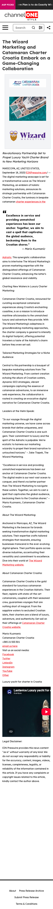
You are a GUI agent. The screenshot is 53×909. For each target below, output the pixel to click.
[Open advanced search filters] (40, 27)
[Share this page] (49, 28)
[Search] (33, 27)
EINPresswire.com (36, 172)
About (12, 890)
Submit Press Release (26, 897)
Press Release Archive (31, 890)
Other (5, 675)
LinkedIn (7, 662)
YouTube (7, 671)
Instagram (8, 666)
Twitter (6, 658)
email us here (10, 646)
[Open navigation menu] (5, 28)
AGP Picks (8, 4)
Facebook (8, 654)
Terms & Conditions (26, 903)
